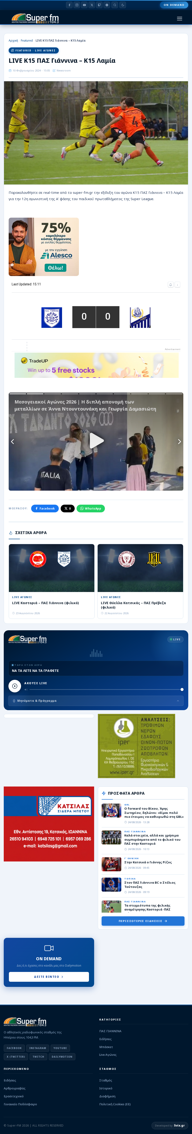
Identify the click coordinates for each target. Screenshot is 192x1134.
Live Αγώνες (108, 1054)
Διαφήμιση (107, 1096)
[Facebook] (69, 5)
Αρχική (13, 41)
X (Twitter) (16, 1056)
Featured (27, 41)
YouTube (60, 1048)
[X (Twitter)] (92, 5)
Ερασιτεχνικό (14, 1096)
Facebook (47, 508)
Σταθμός (105, 1080)
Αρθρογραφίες (15, 1088)
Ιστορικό (105, 1088)
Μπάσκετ (106, 1047)
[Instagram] (77, 5)
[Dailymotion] (106, 5)
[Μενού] (179, 18)
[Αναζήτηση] (114, 5)
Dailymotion (62, 1056)
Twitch (38, 1056)
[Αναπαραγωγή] (14, 686)
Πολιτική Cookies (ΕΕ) (115, 1104)
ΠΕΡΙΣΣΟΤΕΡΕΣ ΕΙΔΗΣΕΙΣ (140, 921)
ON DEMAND (174, 5)
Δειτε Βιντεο (46, 977)
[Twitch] (99, 5)
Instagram (37, 1048)
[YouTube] (84, 5)
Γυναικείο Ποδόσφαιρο (20, 1104)
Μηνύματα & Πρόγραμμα (37, 701)
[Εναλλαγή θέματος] (122, 5)
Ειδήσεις (105, 1039)
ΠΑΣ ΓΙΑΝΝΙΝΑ (110, 1031)
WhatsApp (93, 508)
